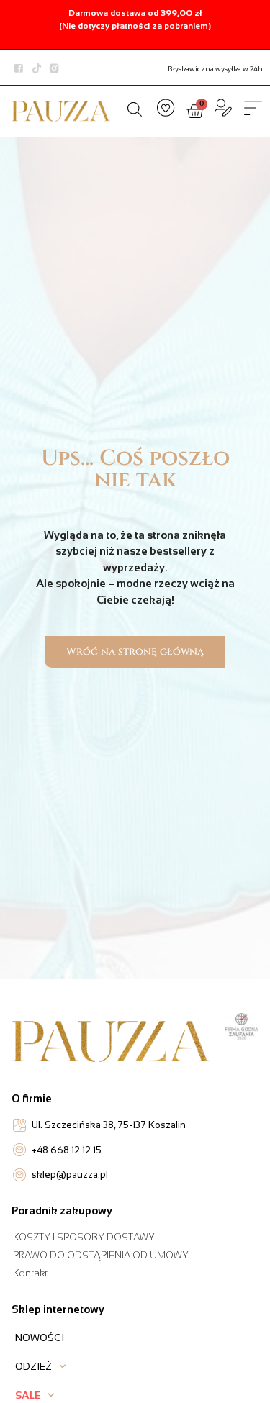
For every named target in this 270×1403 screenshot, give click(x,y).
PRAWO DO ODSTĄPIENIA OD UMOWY (101, 1255)
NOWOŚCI (39, 1337)
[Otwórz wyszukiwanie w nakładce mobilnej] (134, 109)
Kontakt (30, 1273)
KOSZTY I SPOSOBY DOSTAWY (84, 1237)
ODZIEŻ (33, 1366)
